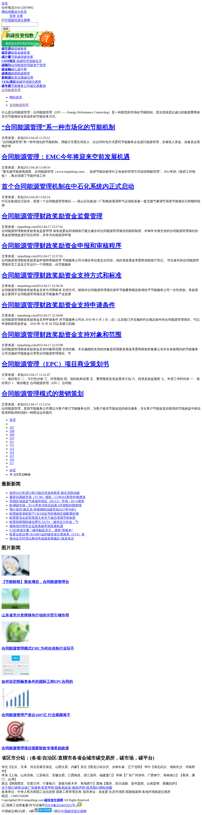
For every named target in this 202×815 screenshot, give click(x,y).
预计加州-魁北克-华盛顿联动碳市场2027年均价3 (42, 509)
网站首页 (15, 97)
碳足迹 (6, 52)
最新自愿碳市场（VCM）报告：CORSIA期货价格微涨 (47, 497)
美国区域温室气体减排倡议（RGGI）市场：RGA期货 (46, 501)
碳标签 (22, 48)
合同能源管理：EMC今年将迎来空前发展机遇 (66, 156)
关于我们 (8, 787)
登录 (12, 16)
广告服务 (34, 787)
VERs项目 (9, 81)
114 (11, 452)
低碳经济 (22, 61)
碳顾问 (6, 65)
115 (11, 456)
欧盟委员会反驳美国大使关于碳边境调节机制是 (42, 517)
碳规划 (6, 73)
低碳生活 (35, 61)
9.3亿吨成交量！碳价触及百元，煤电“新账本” (41, 530)
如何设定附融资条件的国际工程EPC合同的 (37, 681)
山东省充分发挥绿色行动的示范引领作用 (35, 615)
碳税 (14, 48)
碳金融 (6, 69)
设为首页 (20, 11)
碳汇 (14, 69)
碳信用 (28, 77)
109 (11, 434)
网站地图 (8, 11)
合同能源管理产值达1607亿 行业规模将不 (36, 715)
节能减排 (17, 56)
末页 (12, 470)
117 (11, 463)
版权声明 (79, 787)
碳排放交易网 (53, 800)
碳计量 (6, 56)
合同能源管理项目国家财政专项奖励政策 (35, 748)
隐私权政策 (63, 787)
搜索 (5, 28)
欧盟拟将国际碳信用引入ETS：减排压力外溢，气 (43, 522)
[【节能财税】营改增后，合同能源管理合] (15, 574)
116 (11, 459)
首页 (5, 3)
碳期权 (16, 73)
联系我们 (92, 787)
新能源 (6, 77)
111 (11, 441)
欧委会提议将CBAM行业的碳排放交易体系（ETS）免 (47, 534)
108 (11, 431)
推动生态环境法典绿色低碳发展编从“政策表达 (41, 538)
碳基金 (16, 52)
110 (11, 438)
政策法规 (17, 77)
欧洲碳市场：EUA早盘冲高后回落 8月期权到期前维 (45, 505)
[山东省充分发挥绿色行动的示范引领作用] (15, 608)
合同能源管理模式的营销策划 (43, 393)
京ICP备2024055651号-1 (61, 805)
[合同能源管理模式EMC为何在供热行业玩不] (15, 641)
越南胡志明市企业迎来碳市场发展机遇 (36, 526)
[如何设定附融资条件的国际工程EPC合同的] (15, 674)
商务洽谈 (21, 787)
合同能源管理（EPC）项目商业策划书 (55, 363)
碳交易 (6, 48)
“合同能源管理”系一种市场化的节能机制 (58, 127)
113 (11, 448)
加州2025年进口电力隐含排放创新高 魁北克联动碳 (44, 493)
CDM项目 (9, 61)
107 (11, 427)
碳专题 (6, 86)
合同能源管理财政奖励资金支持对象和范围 (62, 334)
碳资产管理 (38, 65)
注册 (20, 16)
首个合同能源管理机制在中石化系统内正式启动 (68, 186)
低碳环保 (22, 81)
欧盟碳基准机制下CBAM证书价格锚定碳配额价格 (44, 513)
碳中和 (22, 69)
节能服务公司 (20, 86)
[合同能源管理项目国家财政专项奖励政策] (15, 741)
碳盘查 (25, 52)
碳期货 (25, 73)
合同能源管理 (20, 65)
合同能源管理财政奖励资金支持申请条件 (58, 304)
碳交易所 (35, 81)
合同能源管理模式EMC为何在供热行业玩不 (38, 648)
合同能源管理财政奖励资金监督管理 (52, 216)
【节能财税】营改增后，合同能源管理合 (35, 582)
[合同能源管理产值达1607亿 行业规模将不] (15, 707)
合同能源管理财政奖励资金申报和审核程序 (62, 245)
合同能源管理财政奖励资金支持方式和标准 (62, 275)
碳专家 (28, 56)
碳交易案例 (38, 86)
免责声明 (48, 787)
